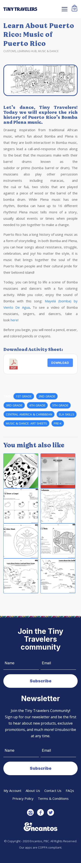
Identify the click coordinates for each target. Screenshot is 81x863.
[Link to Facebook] (40, 812)
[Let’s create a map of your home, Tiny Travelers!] (57, 470)
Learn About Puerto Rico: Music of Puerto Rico (38, 35)
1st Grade (24, 396)
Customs (9, 51)
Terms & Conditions (53, 798)
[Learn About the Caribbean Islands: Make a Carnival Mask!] (20, 470)
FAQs (70, 790)
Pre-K (58, 423)
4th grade (37, 405)
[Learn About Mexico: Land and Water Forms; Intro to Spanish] (20, 575)
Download (60, 362)
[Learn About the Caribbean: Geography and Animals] (57, 575)
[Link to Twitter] (50, 812)
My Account (12, 790)
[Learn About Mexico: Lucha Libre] (20, 540)
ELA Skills (66, 414)
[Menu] (64, 9)
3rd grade (14, 405)
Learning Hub (27, 51)
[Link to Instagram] (30, 812)
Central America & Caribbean (29, 414)
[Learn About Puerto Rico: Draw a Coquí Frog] (20, 505)
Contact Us (52, 790)
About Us (33, 790)
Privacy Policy (23, 798)
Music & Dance (48, 51)
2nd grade (46, 396)
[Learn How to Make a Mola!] (57, 540)
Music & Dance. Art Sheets (26, 423)
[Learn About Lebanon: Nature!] (57, 505)
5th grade (60, 405)
